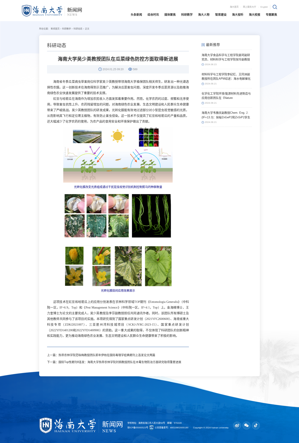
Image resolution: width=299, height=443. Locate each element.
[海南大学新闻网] (52, 10)
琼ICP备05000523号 (138, 427)
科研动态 (78, 29)
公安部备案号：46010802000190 (172, 427)
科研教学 (66, 29)
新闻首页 (55, 29)
